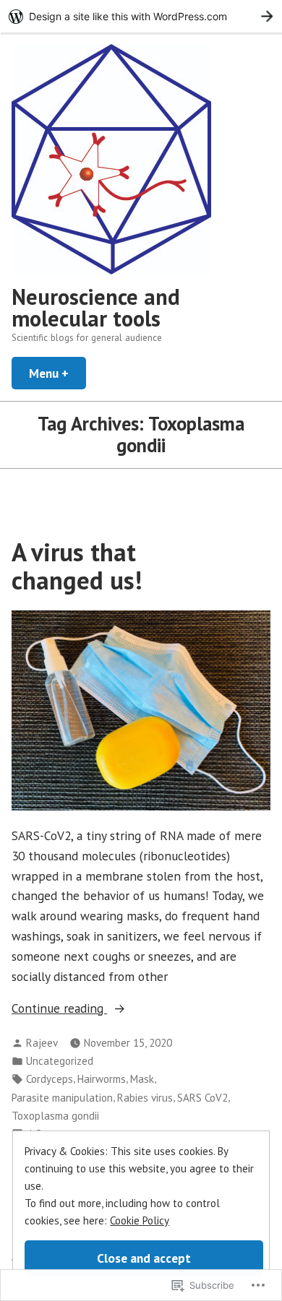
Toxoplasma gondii (55, 1116)
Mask (142, 1079)
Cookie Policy (139, 1220)
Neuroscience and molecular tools (96, 307)
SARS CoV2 (202, 1098)
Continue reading (59, 1009)
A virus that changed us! (77, 566)
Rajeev (42, 1043)
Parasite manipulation (62, 1098)
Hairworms (101, 1079)
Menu (57, 373)
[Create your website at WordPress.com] (141, 16)
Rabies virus (145, 1098)
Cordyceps (49, 1079)
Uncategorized (59, 1061)
